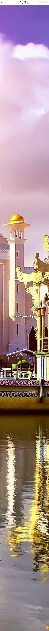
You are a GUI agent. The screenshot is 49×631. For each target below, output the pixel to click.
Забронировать (43, 2)
